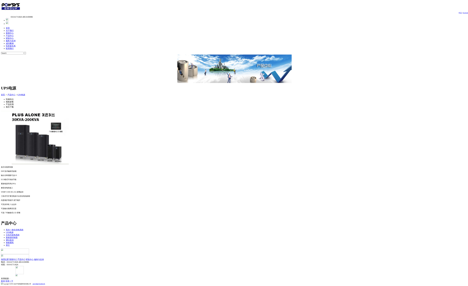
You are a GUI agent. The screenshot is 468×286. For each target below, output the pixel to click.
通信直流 (10, 240)
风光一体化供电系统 (14, 230)
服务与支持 (11, 41)
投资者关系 (11, 46)
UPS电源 (21, 95)
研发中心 (10, 38)
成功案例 (10, 43)
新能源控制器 (12, 237)
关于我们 (10, 31)
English (465, 13)
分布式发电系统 (13, 235)
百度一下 (9, 281)
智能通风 (10, 243)
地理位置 (5, 259)
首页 (8, 28)
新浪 (3, 281)
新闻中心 (10, 33)
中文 (460, 13)
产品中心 (10, 36)
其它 (8, 245)
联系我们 (10, 48)
